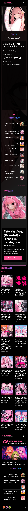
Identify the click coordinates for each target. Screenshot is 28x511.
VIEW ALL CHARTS (22, 186)
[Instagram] (4, 507)
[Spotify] (9, 507)
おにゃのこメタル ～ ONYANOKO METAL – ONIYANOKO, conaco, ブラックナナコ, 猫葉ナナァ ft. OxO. (7, 345)
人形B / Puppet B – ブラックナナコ (7, 425)
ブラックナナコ (14, 34)
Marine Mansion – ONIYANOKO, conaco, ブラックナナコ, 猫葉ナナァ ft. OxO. (21, 373)
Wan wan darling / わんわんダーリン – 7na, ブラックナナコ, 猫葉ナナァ (20, 316)
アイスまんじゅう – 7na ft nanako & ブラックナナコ (20, 425)
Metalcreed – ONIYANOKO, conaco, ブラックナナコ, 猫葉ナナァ (21, 291)
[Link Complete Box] (14, 245)
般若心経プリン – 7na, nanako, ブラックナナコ (6, 398)
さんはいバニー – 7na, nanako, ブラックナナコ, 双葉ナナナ (21, 342)
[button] (23, 2)
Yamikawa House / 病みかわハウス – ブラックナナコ (6, 290)
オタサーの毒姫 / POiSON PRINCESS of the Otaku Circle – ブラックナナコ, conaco (21, 400)
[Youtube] (7, 507)
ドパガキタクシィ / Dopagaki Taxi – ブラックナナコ (6, 316)
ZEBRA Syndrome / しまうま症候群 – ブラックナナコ (7, 371)
